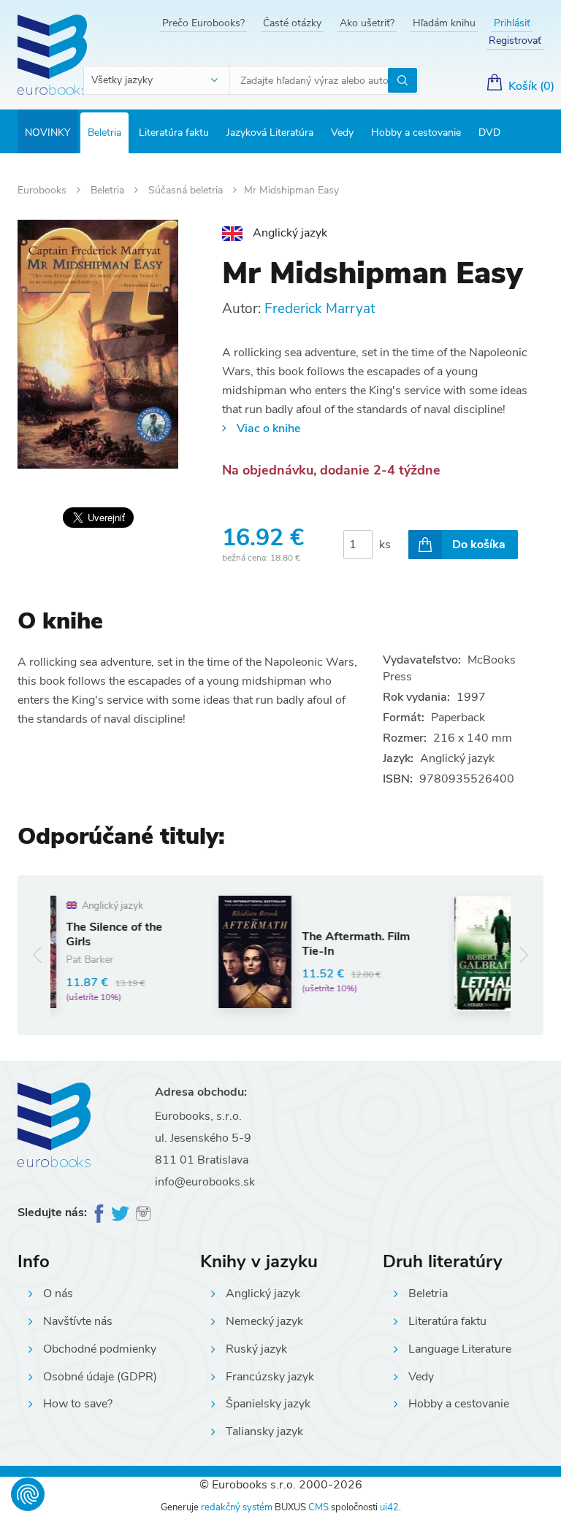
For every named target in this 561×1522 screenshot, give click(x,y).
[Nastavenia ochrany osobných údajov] (28, 1494)
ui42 (389, 1507)
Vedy (342, 132)
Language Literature (459, 1349)
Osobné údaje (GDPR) (100, 1377)
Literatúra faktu (174, 132)
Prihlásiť (512, 23)
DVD (489, 132)
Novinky (47, 132)
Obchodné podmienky (99, 1349)
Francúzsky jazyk (270, 1377)
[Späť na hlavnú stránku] (52, 55)
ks (385, 545)
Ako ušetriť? (367, 23)
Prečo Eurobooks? (203, 23)
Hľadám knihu (444, 23)
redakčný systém (236, 1507)
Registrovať (515, 40)
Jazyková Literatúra (269, 132)
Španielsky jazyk (268, 1404)
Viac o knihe (268, 428)
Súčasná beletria (187, 190)
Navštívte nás (77, 1321)
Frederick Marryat (319, 308)
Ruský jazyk (256, 1349)
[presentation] (37, 955)
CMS (318, 1507)
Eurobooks (43, 190)
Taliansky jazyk (264, 1431)
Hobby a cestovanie (416, 132)
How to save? (77, 1404)
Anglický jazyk (263, 1293)
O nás (58, 1293)
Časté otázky (292, 23)
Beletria (104, 132)
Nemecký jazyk (264, 1321)
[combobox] (157, 80)
